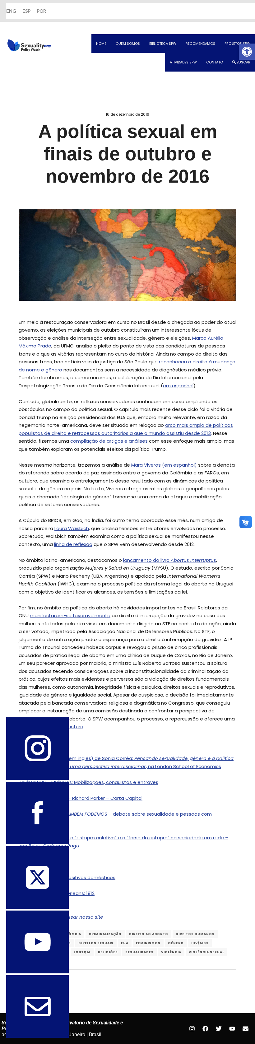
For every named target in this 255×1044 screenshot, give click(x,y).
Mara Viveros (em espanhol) (164, 465)
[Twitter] (219, 1029)
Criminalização (105, 934)
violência (171, 952)
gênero (176, 943)
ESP (26, 11)
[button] (247, 52)
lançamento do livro (169, 560)
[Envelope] (245, 1029)
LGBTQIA (82, 952)
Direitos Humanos (195, 934)
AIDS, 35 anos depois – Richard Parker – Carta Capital (80, 798)
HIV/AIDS (200, 943)
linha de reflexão (73, 544)
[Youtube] (232, 1029)
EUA (124, 943)
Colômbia (71, 934)
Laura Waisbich (71, 528)
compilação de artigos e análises (109, 441)
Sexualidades (139, 952)
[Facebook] (205, 1029)
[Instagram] (192, 1029)
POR (41, 11)
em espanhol (178, 385)
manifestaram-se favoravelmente (70, 615)
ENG (11, 11)
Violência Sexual (206, 952)
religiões (108, 952)
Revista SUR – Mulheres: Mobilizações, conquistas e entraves (88, 782)
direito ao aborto (148, 934)
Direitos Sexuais (96, 943)
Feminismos (148, 943)
